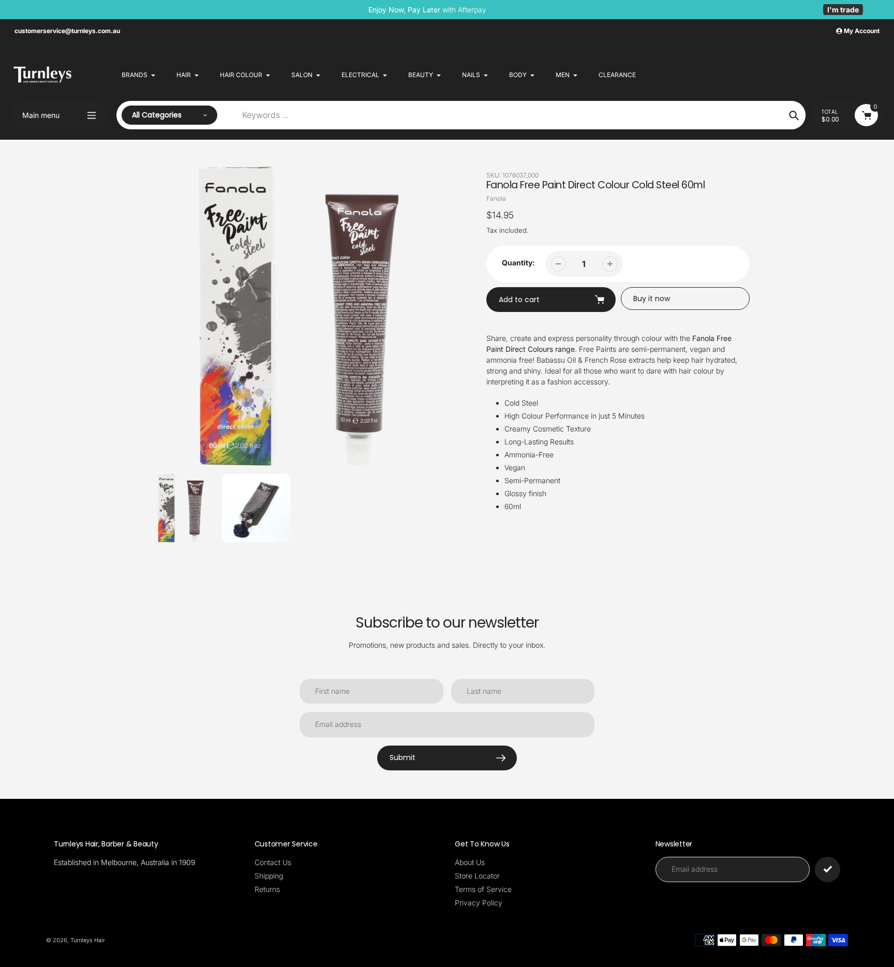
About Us (470, 862)
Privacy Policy (478, 902)
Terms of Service (483, 889)
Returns (267, 889)
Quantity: (518, 262)
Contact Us (273, 862)
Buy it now (651, 298)
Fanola (496, 198)
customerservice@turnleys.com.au (67, 31)
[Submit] (827, 869)
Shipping (269, 875)
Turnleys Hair (87, 940)
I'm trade (843, 9)
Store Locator (477, 875)
